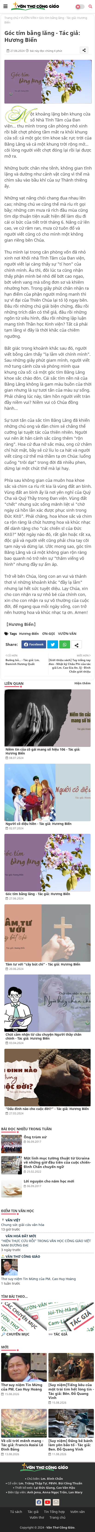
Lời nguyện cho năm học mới (49, 1181)
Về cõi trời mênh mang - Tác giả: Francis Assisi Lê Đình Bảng (22, 1445)
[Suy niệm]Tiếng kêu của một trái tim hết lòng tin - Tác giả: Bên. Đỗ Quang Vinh (71, 1391)
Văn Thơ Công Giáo (23, 1256)
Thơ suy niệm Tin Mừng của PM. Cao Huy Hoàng (38, 1279)
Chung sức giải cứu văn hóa (22, 1225)
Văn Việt (13, 1220)
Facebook (36, 644)
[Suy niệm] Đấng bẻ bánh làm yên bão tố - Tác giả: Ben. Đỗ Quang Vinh (70, 1445)
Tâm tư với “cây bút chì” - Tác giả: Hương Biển (43, 964)
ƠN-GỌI (48, 633)
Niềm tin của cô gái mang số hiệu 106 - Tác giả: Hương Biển (43, 751)
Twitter (52, 644)
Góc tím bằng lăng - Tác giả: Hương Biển (38, 894)
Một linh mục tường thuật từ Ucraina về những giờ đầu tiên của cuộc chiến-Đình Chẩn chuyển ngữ (57, 1162)
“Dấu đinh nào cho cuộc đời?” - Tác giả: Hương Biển (47, 1109)
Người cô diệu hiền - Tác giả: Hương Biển (38, 824)
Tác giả (33, 1511)
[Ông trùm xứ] (11, 1144)
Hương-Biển (29, 633)
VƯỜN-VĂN (28, 18)
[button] (90, 6)
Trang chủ (11, 18)
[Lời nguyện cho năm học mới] (11, 1188)
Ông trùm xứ (35, 1137)
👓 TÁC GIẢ (57, 1334)
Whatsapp (64, 644)
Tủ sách (16, 1511)
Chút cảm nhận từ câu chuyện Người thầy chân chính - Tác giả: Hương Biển (43, 1036)
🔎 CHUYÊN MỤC (15, 1334)
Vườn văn (77, 1511)
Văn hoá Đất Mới (21, 1236)
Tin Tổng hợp (54, 1511)
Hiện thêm (82, 683)
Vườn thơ (37, 1517)
